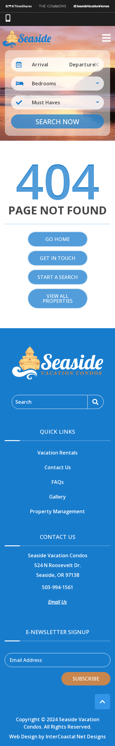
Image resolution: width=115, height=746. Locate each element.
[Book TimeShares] (19, 6)
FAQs (58, 482)
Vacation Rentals (57, 452)
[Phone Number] (7, 18)
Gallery (57, 496)
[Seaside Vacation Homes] (91, 6)
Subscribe (86, 678)
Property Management (57, 511)
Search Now (57, 121)
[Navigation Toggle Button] (106, 38)
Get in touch (57, 258)
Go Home (57, 239)
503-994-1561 (57, 587)
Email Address (26, 660)
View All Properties (58, 298)
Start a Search (57, 277)
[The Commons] (52, 6)
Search (23, 402)
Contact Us (57, 467)
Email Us (57, 602)
